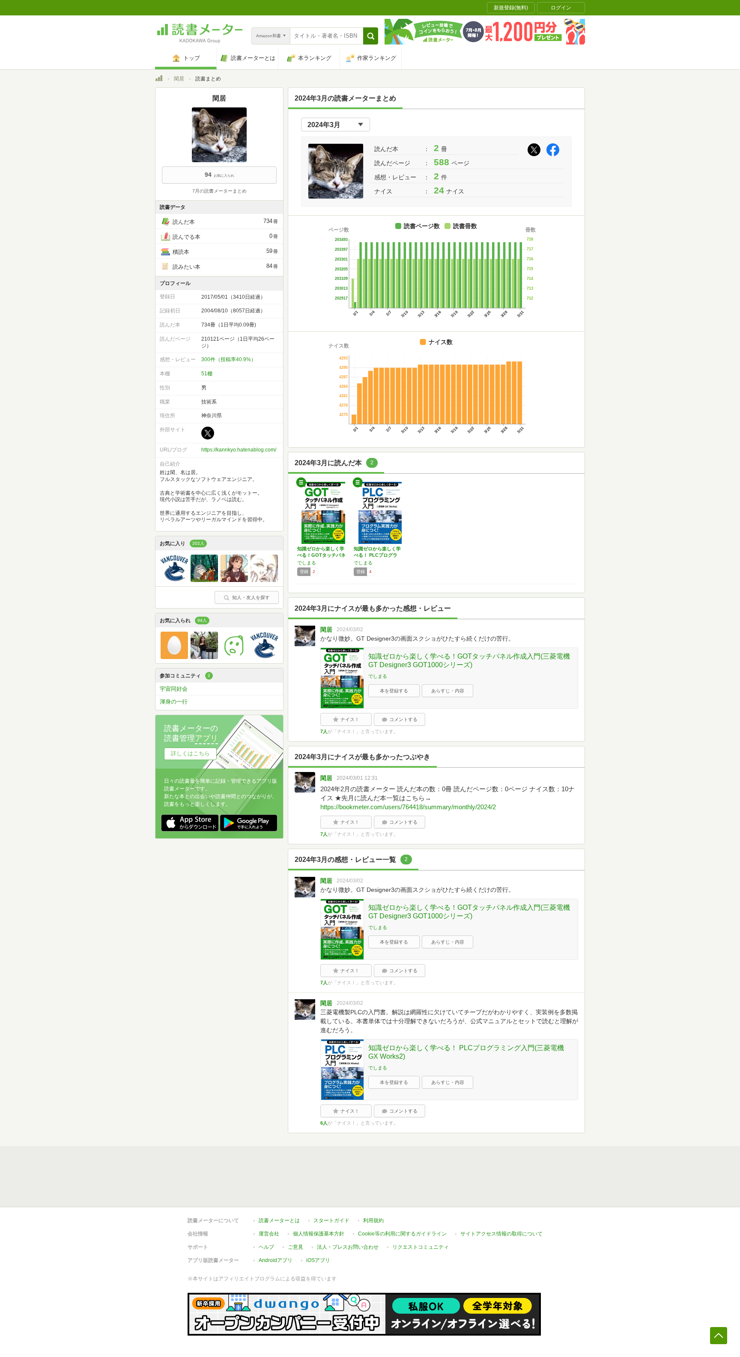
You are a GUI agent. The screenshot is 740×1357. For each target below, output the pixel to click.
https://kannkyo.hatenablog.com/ (238, 450)
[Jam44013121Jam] (234, 656)
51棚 (206, 374)
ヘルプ (266, 1247)
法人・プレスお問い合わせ (348, 1247)
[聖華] (234, 579)
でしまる (306, 562)
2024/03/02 (350, 629)
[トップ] (159, 80)
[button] (370, 36)
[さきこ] (264, 579)
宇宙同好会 (174, 689)
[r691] (174, 656)
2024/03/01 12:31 (357, 778)
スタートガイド (331, 1220)
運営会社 (269, 1233)
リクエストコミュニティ (420, 1247)
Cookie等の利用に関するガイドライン (402, 1233)
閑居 (179, 79)
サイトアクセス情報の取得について (501, 1233)
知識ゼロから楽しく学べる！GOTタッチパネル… (321, 555)
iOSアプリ (318, 1260)
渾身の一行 (174, 701)
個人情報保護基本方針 (318, 1233)
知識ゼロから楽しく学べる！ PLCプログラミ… (377, 555)
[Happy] (204, 656)
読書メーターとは (279, 1220)
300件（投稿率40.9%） (228, 359)
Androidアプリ (275, 1260)
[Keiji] (174, 579)
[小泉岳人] (204, 579)
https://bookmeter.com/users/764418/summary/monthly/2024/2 (408, 807)
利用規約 (373, 1220)
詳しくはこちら (190, 753)
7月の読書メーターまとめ (219, 190)
